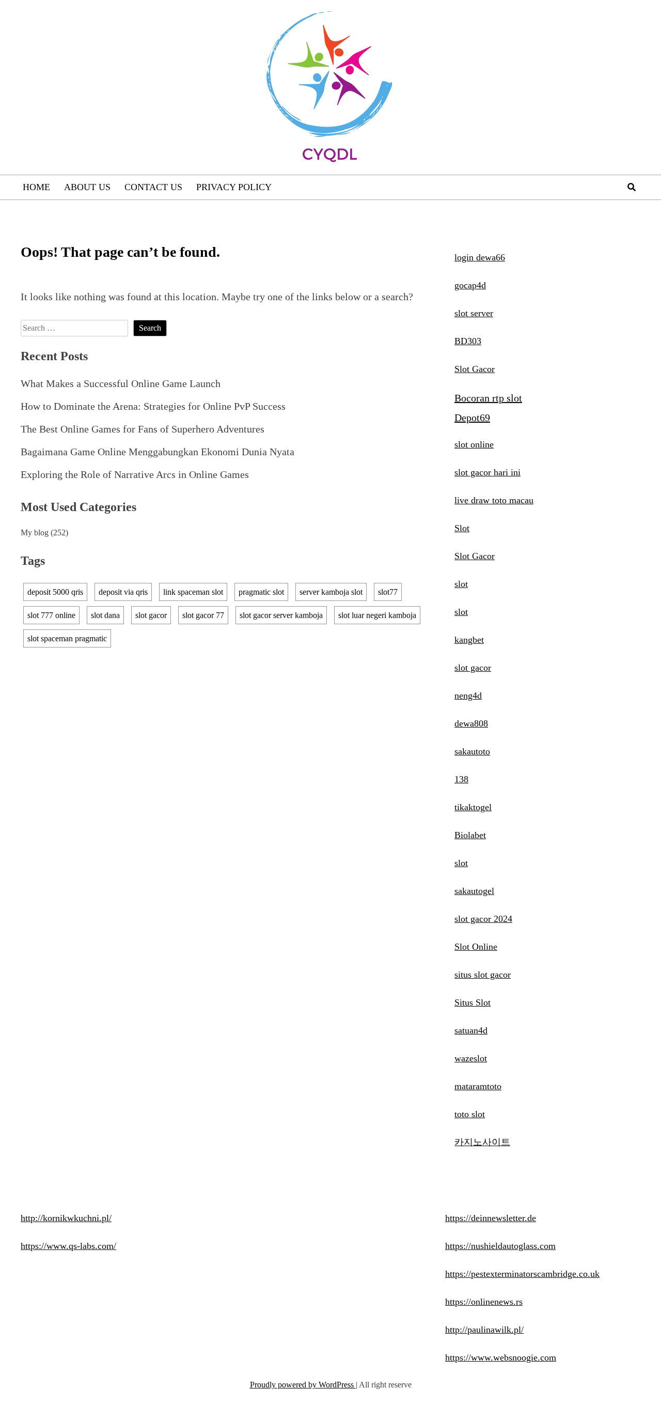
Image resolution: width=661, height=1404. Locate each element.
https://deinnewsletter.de (490, 1218)
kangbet (469, 640)
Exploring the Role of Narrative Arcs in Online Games (135, 474)
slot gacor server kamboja (281, 615)
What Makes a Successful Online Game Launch (121, 383)
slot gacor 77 (203, 615)
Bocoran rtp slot (488, 398)
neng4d (468, 695)
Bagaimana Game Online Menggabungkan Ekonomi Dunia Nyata (157, 451)
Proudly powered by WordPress (303, 1384)
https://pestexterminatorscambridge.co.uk (522, 1274)
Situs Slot (472, 1002)
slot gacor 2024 (483, 919)
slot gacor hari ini (487, 472)
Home (36, 187)
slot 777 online (51, 615)
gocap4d (470, 285)
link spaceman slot (193, 592)
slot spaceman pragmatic (67, 638)
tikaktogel (473, 807)
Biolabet (470, 835)
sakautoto (472, 751)
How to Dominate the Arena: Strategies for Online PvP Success (153, 406)
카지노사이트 (482, 1142)
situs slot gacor (482, 974)
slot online (474, 444)
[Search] (631, 187)
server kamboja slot (331, 592)
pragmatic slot (261, 592)
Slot (461, 528)
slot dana (105, 615)
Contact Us (153, 187)
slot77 (388, 592)
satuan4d (470, 1030)
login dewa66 (479, 257)
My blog (35, 532)
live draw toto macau (493, 500)
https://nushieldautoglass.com (500, 1246)
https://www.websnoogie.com (500, 1357)
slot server (473, 313)
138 (461, 779)
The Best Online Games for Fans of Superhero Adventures (142, 429)
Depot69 (472, 417)
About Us (87, 187)
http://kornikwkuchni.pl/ (66, 1218)
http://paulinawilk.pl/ (484, 1329)
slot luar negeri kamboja (377, 615)
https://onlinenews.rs (484, 1302)
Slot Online (475, 947)
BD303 (467, 341)
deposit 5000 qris (55, 592)
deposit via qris (123, 592)
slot (461, 584)
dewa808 (471, 723)
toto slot (469, 1114)
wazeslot (470, 1058)
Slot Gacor (474, 369)
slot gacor (151, 615)
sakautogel (474, 891)
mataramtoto (477, 1086)
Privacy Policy (234, 187)
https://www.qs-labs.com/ (68, 1246)
